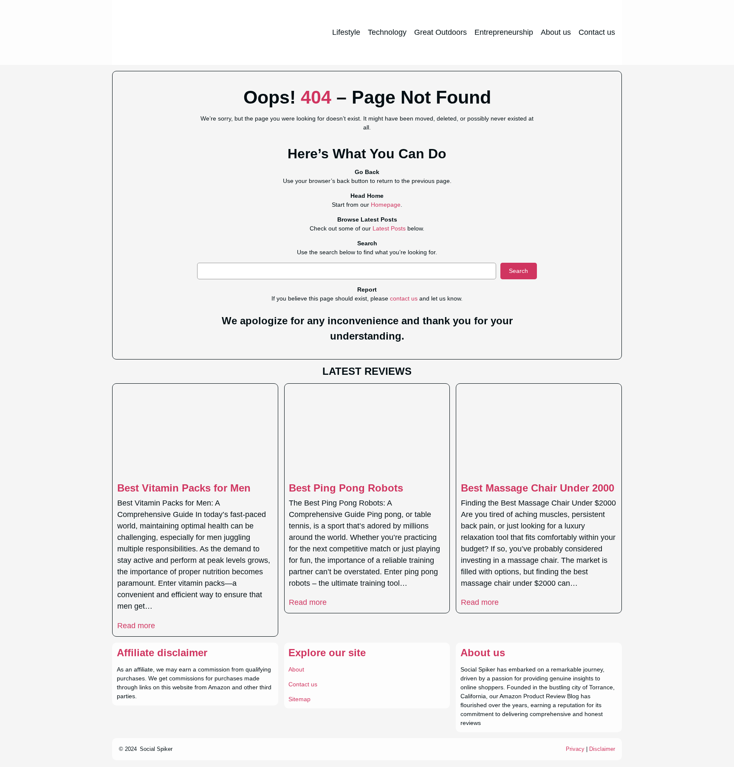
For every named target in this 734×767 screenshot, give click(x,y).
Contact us (302, 684)
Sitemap (299, 699)
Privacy (575, 749)
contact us (404, 298)
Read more (136, 625)
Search (518, 270)
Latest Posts (389, 228)
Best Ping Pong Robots (346, 488)
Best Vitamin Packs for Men (184, 488)
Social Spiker (156, 749)
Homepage (386, 204)
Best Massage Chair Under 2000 (537, 488)
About (296, 669)
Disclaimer (602, 749)
